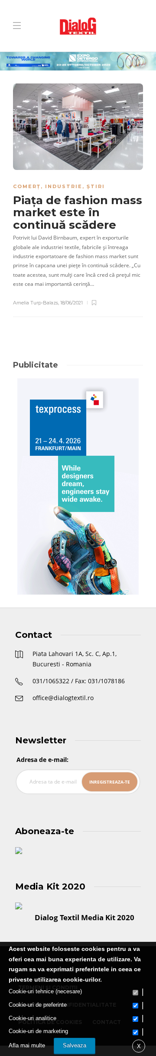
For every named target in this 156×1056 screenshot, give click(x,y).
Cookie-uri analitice (32, 1018)
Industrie (63, 186)
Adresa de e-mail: (42, 759)
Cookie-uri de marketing (38, 1031)
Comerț (27, 186)
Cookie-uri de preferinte (38, 1005)
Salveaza (74, 1045)
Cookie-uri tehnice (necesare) (45, 991)
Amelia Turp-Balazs (35, 303)
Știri (96, 186)
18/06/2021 (71, 303)
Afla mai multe (27, 1045)
